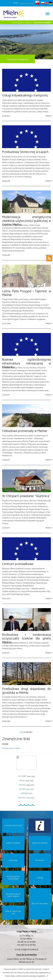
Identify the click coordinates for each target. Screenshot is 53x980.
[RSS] (49, 259)
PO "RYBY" (22, 776)
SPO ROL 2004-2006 (26, 798)
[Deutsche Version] (50, 3)
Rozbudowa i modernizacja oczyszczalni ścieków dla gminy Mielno (26, 638)
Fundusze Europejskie (42, 22)
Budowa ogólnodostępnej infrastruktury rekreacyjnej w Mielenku (26, 363)
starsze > (29, 732)
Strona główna (18, 22)
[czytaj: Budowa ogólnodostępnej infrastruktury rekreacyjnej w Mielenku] (26, 344)
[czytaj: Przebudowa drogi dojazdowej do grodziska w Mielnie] (26, 673)
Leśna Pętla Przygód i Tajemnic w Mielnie (26, 293)
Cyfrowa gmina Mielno (11, 748)
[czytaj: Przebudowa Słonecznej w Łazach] (26, 136)
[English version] (46, 3)
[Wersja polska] (42, 3)
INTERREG (25, 793)
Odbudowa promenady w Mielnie (24, 431)
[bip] (37, 3)
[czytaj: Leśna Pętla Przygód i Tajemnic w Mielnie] (26, 276)
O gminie (28, 22)
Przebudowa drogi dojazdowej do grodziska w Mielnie (26, 690)
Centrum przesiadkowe (17, 564)
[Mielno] (15, 13)
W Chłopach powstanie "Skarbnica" (26, 496)
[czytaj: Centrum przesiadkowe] (26, 548)
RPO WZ (22, 785)
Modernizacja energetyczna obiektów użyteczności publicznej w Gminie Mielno (26, 220)
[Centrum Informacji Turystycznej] (40, 826)
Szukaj (15, 3)
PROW (22, 780)
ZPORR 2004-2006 (26, 789)
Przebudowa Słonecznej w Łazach (25, 152)
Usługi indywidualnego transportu (25, 95)
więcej (48, 116)
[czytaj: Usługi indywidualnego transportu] (26, 80)
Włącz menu (47, 13)
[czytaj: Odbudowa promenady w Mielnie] (26, 415)
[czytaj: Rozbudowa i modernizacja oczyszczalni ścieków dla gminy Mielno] (26, 619)
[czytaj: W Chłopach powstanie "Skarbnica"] (26, 480)
